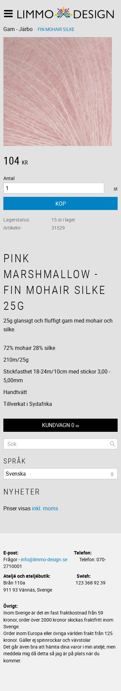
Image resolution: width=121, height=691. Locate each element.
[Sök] (113, 444)
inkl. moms (45, 508)
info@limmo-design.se (44, 559)
